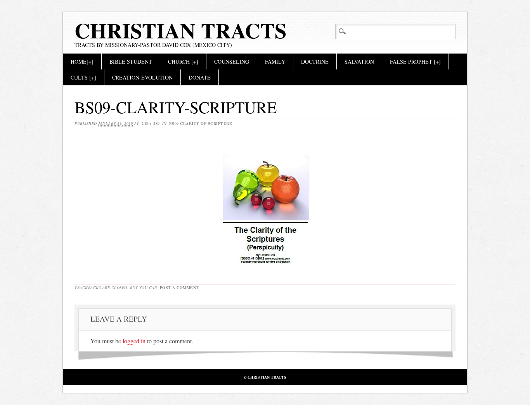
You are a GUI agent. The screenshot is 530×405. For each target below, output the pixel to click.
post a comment (179, 287)
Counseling (231, 61)
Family (275, 61)
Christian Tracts (180, 30)
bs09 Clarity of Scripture (200, 123)
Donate (200, 77)
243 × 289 (151, 123)
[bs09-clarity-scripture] (265, 264)
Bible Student (130, 61)
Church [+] (183, 61)
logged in (134, 341)
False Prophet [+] (415, 61)
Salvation (359, 61)
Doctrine (315, 61)
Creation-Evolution (142, 77)
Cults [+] (83, 77)
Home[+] (82, 61)
